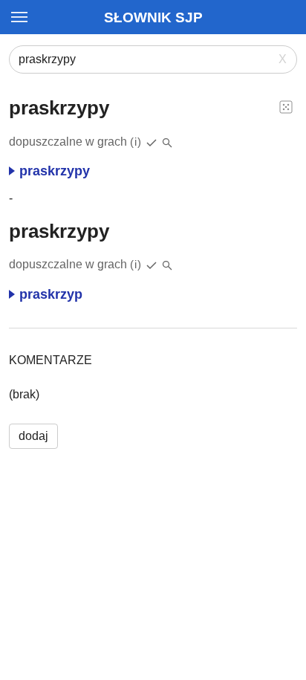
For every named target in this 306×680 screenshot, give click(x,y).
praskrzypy (54, 170)
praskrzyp (50, 294)
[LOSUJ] (286, 106)
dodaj (33, 436)
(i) (136, 141)
